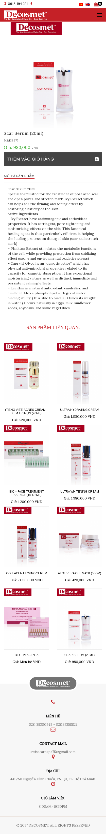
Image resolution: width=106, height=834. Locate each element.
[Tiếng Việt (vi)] (81, 4)
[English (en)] (88, 4)
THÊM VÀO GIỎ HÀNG (30, 159)
